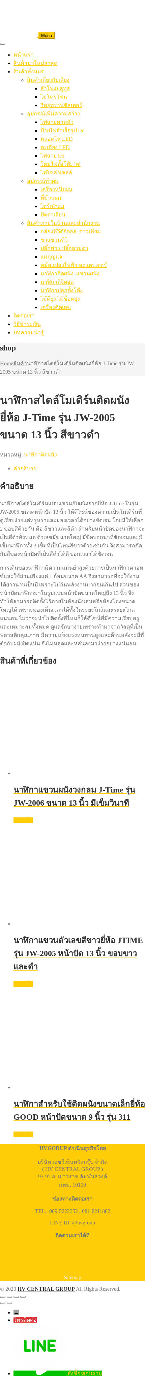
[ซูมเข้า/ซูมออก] (2, 1297)
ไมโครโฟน (53, 97)
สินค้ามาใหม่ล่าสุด (35, 63)
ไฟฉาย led (52, 156)
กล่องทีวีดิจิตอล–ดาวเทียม (70, 231)
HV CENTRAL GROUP (46, 1289)
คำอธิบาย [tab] (24, 468)
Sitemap (72, 1277)
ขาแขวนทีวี (54, 240)
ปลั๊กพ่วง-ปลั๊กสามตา (64, 248)
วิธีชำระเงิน (27, 324)
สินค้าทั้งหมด (29, 71)
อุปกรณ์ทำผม (43, 181)
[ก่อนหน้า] (2, 1303)
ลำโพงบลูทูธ (55, 88)
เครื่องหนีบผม (56, 189)
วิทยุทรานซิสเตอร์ (61, 105)
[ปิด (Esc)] (23, 1297)
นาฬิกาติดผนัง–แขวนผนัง (69, 273)
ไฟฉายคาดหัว (57, 122)
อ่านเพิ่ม (23, 820)
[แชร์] (16, 1297)
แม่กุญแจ (51, 257)
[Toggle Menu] (2, 44)
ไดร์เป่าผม (52, 206)
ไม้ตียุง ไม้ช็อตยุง (60, 299)
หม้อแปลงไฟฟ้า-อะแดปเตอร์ (73, 265)
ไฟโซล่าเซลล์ (56, 172)
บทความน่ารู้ (28, 332)
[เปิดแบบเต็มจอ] (9, 1297)
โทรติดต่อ (25, 1320)
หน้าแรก (23, 55)
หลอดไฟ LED (56, 139)
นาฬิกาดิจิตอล (57, 282)
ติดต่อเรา (24, 315)
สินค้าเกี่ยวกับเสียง (48, 80)
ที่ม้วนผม (50, 198)
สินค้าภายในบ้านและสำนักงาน (63, 223)
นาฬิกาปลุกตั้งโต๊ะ (61, 290)
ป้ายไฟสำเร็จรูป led (62, 130)
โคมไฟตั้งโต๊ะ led (60, 164)
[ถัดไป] (9, 1303)
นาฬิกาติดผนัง (40, 455)
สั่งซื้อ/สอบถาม (84, 1373)
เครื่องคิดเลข (55, 307)
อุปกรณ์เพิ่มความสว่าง (53, 113)
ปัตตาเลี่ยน (52, 214)
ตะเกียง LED (55, 147)
